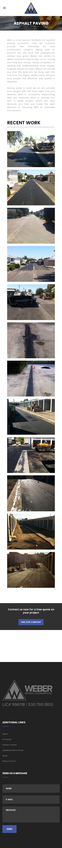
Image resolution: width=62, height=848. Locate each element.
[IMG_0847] (31, 532)
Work (5, 756)
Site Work (6, 739)
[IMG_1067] (31, 378)
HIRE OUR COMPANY (31, 622)
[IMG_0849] (31, 455)
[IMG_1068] (31, 340)
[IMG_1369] (31, 149)
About (5, 734)
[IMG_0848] (31, 493)
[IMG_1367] (31, 226)
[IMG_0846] (31, 570)
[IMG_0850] (31, 417)
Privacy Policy (9, 761)
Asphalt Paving (9, 745)
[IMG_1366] (31, 264)
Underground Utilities (12, 750)
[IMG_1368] (31, 187)
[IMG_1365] (31, 302)
